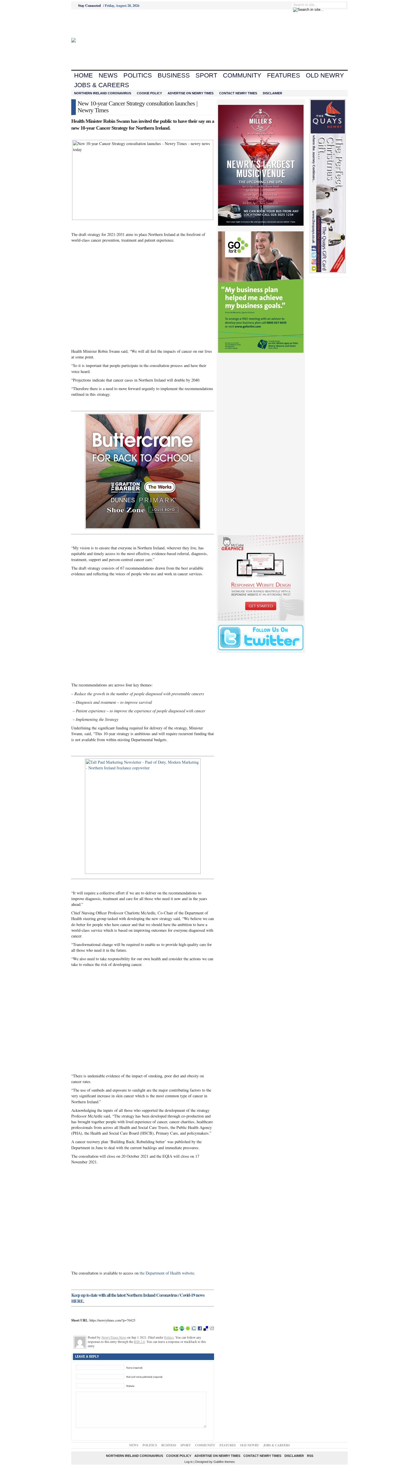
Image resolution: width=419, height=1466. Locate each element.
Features (283, 75)
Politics (137, 75)
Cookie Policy (149, 93)
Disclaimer (272, 93)
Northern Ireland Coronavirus (102, 93)
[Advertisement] (103, 23)
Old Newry (325, 75)
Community (242, 75)
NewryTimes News (113, 1337)
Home (83, 75)
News (108, 75)
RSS (310, 1455)
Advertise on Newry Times (190, 93)
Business (174, 75)
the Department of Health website (167, 1273)
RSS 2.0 (139, 1341)
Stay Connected (89, 5)
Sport (206, 75)
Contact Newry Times (238, 93)
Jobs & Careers (101, 85)
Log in (188, 1461)
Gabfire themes (224, 1461)
